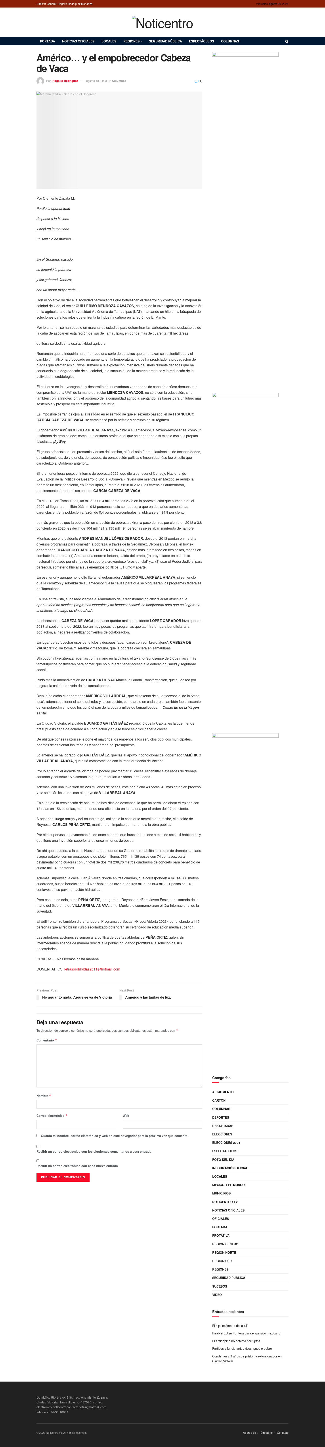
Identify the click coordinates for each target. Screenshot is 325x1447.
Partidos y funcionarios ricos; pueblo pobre (242, 1348)
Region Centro (225, 1244)
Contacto (283, 1432)
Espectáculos (201, 41)
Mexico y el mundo (228, 1185)
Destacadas (222, 1126)
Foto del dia (223, 1159)
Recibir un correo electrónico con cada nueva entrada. (77, 1166)
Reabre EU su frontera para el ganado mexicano (246, 1333)
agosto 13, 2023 (96, 80)
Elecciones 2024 (226, 1142)
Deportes (220, 1117)
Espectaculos (224, 1151)
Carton (219, 1100)
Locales (108, 41)
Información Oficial (230, 1168)
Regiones (131, 41)
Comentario (46, 1040)
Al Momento (223, 1092)
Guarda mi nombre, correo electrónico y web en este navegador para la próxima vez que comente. (114, 1135)
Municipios (221, 1193)
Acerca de (249, 1432)
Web (126, 1115)
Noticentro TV (225, 1202)
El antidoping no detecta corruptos (236, 1341)
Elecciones (222, 1134)
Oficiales (220, 1218)
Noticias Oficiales (78, 41)
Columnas (230, 41)
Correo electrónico (52, 1115)
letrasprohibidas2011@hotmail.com (92, 969)
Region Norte (224, 1252)
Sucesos (219, 1286)
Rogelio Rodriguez (65, 80)
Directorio (266, 1432)
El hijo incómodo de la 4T (230, 1325)
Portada (47, 41)
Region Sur (222, 1261)
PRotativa (220, 1235)
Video (217, 1294)
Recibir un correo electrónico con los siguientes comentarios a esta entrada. (94, 1151)
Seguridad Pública (165, 41)
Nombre (43, 1095)
